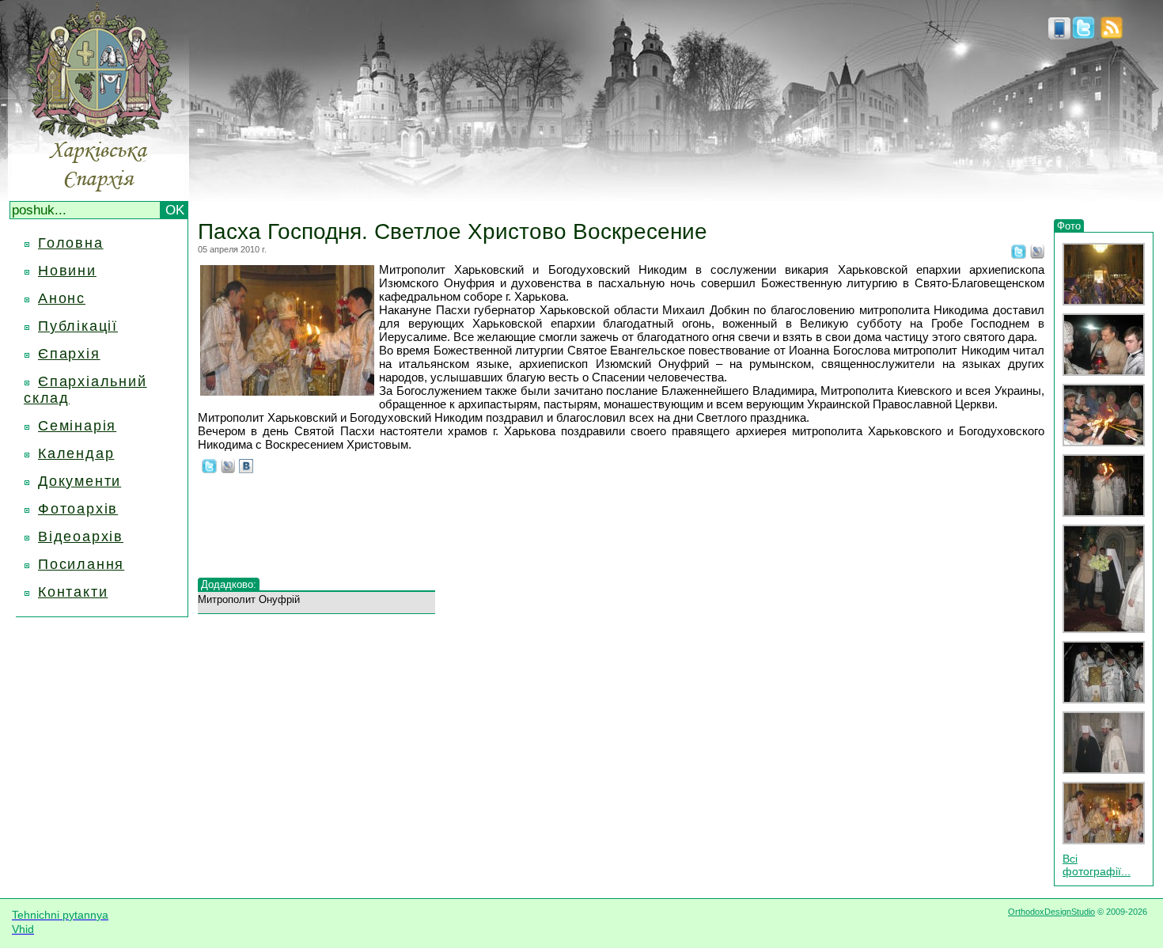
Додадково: (228, 584)
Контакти (73, 592)
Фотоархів (78, 509)
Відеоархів (80, 536)
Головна (71, 243)
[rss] (1111, 35)
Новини (67, 271)
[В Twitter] (1018, 254)
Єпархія (69, 354)
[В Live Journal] (1037, 254)
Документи (79, 481)
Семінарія (77, 426)
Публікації (78, 326)
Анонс (61, 298)
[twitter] (1083, 35)
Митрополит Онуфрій (249, 599)
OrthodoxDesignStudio (1051, 911)
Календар (76, 453)
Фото (1069, 226)
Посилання (81, 564)
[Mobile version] (1059, 35)
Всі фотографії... (1097, 865)
